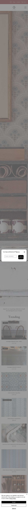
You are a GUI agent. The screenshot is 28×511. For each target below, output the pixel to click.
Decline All (13, 505)
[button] (24, 252)
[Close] (26, 495)
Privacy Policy (12, 498)
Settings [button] (14, 508)
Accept (13, 502)
